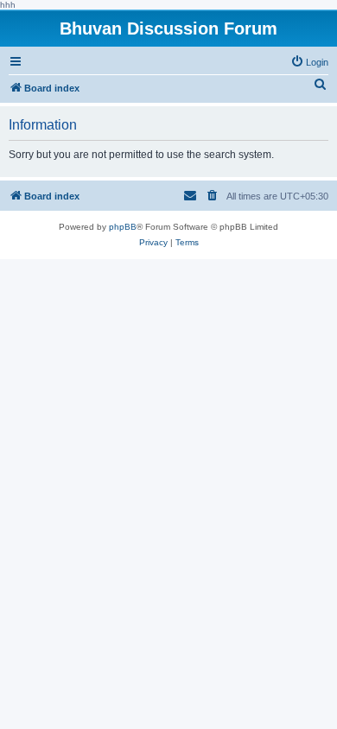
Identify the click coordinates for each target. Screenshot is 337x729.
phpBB (123, 226)
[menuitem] (309, 62)
